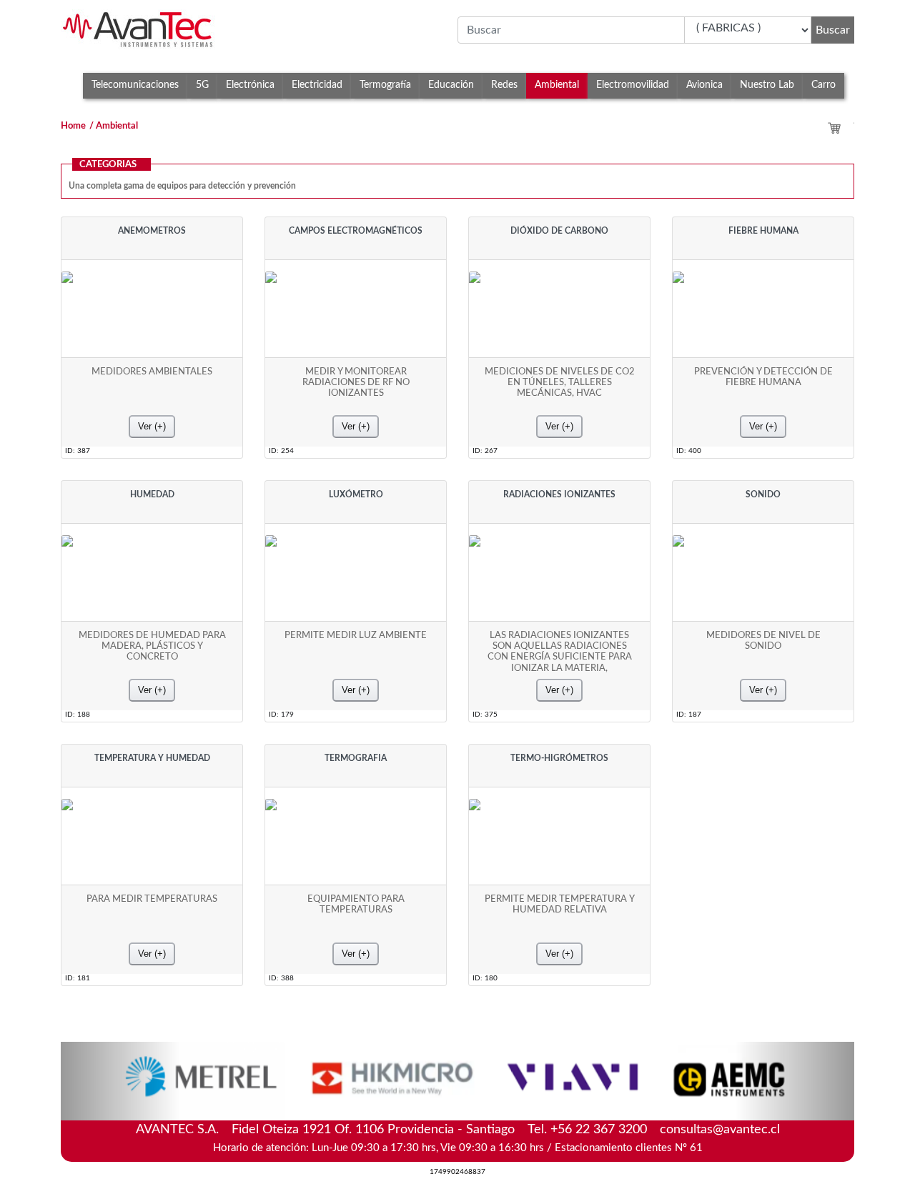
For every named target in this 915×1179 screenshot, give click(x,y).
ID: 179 (281, 714)
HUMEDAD (152, 494)
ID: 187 (688, 714)
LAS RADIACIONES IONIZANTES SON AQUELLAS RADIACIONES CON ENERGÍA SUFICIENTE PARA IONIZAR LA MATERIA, (560, 651)
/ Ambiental (113, 126)
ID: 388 (281, 978)
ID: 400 (688, 450)
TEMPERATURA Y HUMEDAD (152, 758)
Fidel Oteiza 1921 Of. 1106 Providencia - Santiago (373, 1129)
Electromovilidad (632, 84)
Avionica (704, 84)
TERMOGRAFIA (356, 758)
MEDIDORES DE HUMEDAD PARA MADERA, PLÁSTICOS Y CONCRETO (152, 646)
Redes (504, 84)
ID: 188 (77, 714)
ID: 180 (485, 978)
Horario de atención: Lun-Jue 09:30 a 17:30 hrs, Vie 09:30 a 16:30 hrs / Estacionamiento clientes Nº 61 (458, 1148)
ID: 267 (485, 450)
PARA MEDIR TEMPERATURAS (151, 899)
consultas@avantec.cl (720, 1129)
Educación (451, 84)
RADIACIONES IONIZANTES (559, 494)
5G (202, 84)
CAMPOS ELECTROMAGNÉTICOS (355, 231)
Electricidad (317, 84)
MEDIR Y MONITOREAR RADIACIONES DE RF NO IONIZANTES (356, 382)
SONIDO (763, 494)
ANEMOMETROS (152, 231)
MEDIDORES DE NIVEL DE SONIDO (763, 640)
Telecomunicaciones (135, 84)
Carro (823, 84)
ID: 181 (77, 978)
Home (73, 126)
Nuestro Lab (767, 84)
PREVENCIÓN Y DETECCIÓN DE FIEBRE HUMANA (763, 377)
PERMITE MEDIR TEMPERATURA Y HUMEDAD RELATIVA (560, 904)
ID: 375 (485, 714)
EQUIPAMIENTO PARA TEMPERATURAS (356, 904)
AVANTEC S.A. (458, 1128)
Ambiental (557, 84)
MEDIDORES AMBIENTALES (152, 371)
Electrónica (250, 84)
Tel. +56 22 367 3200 (587, 1129)
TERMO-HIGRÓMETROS (559, 758)
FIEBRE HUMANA (763, 231)
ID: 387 (77, 450)
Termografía (385, 84)
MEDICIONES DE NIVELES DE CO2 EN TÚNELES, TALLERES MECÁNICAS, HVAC (560, 382)
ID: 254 (281, 450)
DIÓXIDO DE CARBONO (559, 231)
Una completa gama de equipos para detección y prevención (182, 185)
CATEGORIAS (108, 164)
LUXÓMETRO (356, 494)
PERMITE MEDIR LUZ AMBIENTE (356, 635)
